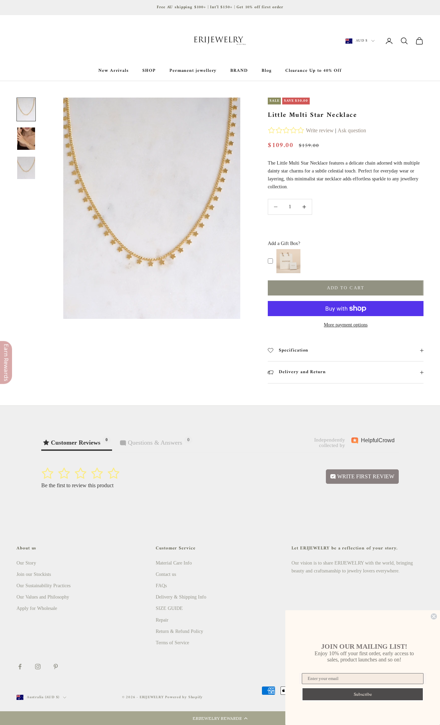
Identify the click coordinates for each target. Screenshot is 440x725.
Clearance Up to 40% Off (313, 71)
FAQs (161, 585)
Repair (162, 620)
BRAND (239, 71)
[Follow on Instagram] (37, 666)
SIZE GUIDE (169, 608)
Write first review (365, 476)
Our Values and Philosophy (42, 597)
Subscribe (363, 694)
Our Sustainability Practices (43, 585)
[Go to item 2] (26, 138)
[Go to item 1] (26, 109)
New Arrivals (113, 71)
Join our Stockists (33, 574)
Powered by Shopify (184, 697)
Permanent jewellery (193, 71)
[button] (220, 718)
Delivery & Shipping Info (181, 597)
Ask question (352, 130)
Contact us (166, 574)
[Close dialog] (433, 616)
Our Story (26, 563)
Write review (320, 130)
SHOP (149, 71)
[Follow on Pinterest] (55, 666)
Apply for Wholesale (36, 608)
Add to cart (346, 287)
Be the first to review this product (77, 485)
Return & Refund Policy (179, 631)
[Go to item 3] (26, 168)
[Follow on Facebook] (19, 666)
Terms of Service (172, 642)
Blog (267, 71)
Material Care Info (174, 563)
